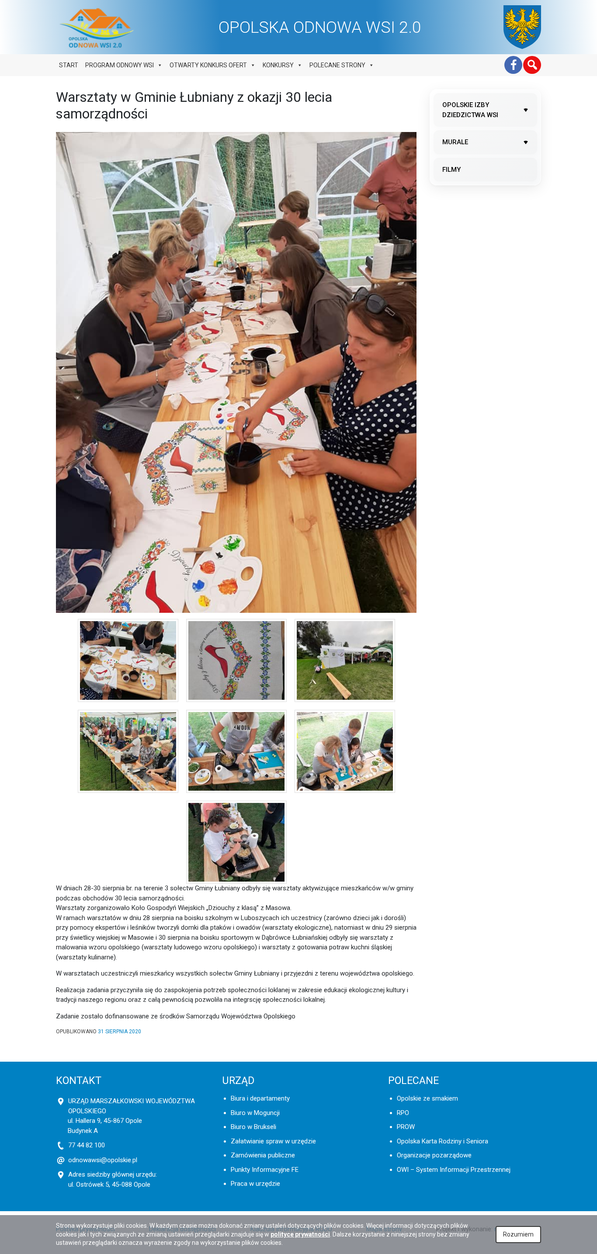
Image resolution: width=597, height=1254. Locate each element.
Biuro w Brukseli (253, 1127)
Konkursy (278, 65)
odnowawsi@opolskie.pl (102, 1160)
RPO (403, 1113)
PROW (406, 1127)
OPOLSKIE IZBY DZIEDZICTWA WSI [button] (470, 110)
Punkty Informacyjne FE (264, 1170)
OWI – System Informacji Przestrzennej (453, 1170)
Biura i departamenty (260, 1098)
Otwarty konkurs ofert (208, 65)
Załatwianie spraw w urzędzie (273, 1141)
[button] (532, 65)
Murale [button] (455, 142)
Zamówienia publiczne (263, 1155)
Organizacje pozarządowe (434, 1155)
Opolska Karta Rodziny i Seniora (442, 1141)
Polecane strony (337, 65)
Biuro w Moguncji (255, 1113)
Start (68, 65)
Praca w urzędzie (255, 1184)
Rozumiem (518, 1234)
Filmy (451, 170)
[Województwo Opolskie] (522, 27)
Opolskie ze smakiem (427, 1098)
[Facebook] (513, 65)
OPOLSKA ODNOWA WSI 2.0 (320, 27)
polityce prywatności (300, 1234)
